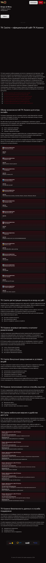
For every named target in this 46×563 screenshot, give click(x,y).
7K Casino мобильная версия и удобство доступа (17, 101)
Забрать (5, 16)
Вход (41, 2)
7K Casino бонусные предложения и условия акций (17, 98)
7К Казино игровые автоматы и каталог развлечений (18, 96)
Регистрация (33, 2)
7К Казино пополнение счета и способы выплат (16, 100)
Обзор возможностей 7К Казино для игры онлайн (17, 93)
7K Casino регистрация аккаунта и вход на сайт (16, 94)
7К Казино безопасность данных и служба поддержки (18, 103)
